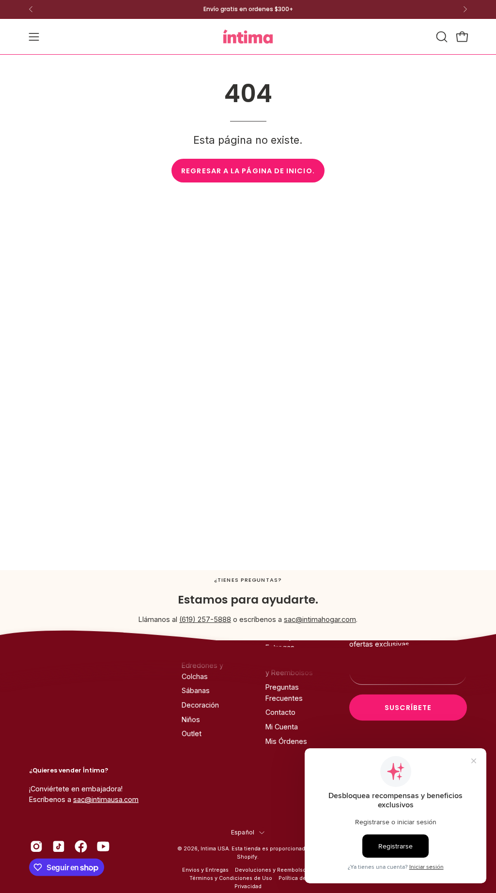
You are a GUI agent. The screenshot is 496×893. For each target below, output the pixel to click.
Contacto (280, 712)
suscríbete (408, 707)
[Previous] (31, 9)
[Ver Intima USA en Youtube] (103, 846)
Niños (191, 719)
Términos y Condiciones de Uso (230, 878)
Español (243, 832)
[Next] (465, 9)
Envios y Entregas (205, 870)
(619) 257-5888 (205, 619)
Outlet (192, 734)
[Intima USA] (248, 36)
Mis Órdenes (286, 741)
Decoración (200, 705)
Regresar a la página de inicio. (247, 171)
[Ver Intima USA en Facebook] (81, 846)
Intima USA (215, 849)
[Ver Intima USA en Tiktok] (58, 846)
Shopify (247, 857)
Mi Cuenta (281, 727)
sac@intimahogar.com (320, 619)
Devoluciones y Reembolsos (272, 870)
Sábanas (196, 690)
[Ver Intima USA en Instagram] (36, 846)
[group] (248, 9)
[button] (441, 37)
